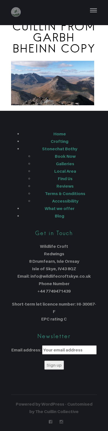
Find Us (65, 178)
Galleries (65, 163)
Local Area (65, 171)
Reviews (65, 185)
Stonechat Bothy (59, 148)
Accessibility (65, 200)
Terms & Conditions (65, 193)
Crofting (59, 141)
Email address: (26, 349)
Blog (59, 215)
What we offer (59, 208)
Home (59, 133)
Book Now (65, 156)
